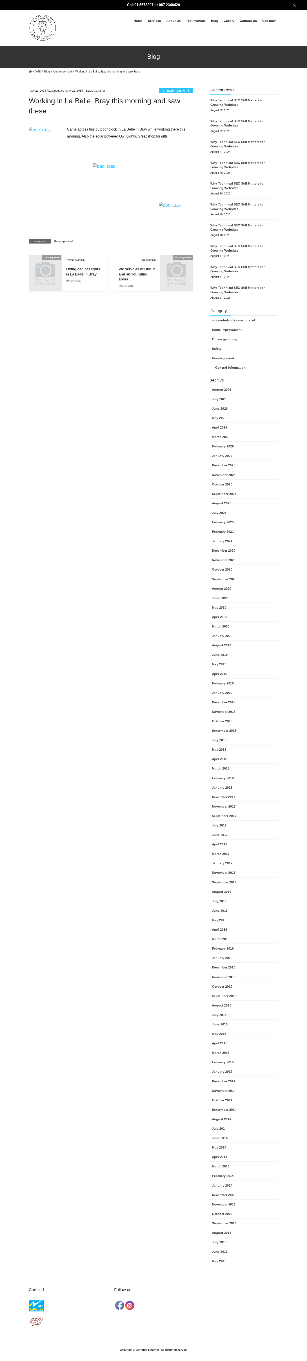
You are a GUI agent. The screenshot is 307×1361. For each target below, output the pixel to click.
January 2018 (222, 787)
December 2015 (223, 967)
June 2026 (220, 408)
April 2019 (219, 674)
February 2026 (223, 446)
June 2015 (220, 1024)
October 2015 (222, 986)
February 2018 (223, 778)
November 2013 (224, 1204)
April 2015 (219, 1043)
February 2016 (223, 948)
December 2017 (223, 797)
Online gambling (224, 339)
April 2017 (219, 844)
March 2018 (220, 768)
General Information (230, 367)
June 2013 (220, 1251)
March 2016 (220, 939)
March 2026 (220, 437)
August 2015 (221, 1005)
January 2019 (222, 693)
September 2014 (224, 1109)
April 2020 (219, 617)
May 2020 (219, 607)
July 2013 (219, 1242)
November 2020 (224, 560)
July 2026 (219, 399)
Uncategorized (176, 90)
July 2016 (219, 901)
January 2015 (222, 1071)
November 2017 (224, 806)
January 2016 (222, 958)
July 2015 (219, 1015)
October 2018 (222, 721)
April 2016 (219, 929)
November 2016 (224, 872)
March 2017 (220, 853)
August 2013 (221, 1233)
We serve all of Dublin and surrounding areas (137, 274)
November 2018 (224, 711)
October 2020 (222, 569)
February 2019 (223, 683)
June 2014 (220, 1138)
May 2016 (219, 920)
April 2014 (219, 1157)
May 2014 (219, 1147)
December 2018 (223, 702)
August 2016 (221, 892)
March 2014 (220, 1166)
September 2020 (224, 579)
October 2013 (222, 1214)
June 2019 (220, 655)
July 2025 (219, 513)
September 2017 (224, 816)
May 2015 (219, 1034)
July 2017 (219, 825)
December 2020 (223, 550)
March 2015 (220, 1052)
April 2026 (219, 427)
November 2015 (224, 977)
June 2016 (220, 910)
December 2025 (223, 465)
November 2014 (224, 1090)
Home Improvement (227, 330)
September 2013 (224, 1223)
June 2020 (220, 598)
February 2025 (223, 522)
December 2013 (223, 1195)
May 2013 (219, 1261)
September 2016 (224, 882)
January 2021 (222, 541)
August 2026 (221, 389)
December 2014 (223, 1081)
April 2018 (219, 759)
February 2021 (223, 531)
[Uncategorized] (45, 265)
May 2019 (219, 664)
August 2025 (221, 503)
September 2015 (224, 996)
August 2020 (221, 588)
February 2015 (223, 1062)
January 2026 (222, 456)
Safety (217, 348)
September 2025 (224, 494)
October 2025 (222, 484)
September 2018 (224, 730)
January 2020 (222, 636)
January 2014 (222, 1185)
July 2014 (219, 1128)
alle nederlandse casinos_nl (233, 320)
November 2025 (224, 475)
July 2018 (219, 740)
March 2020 (220, 626)
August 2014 (221, 1119)
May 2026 (219, 418)
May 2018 (219, 749)
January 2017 (222, 863)
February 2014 (223, 1176)
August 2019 (221, 645)
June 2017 (220, 835)
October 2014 (222, 1100)
